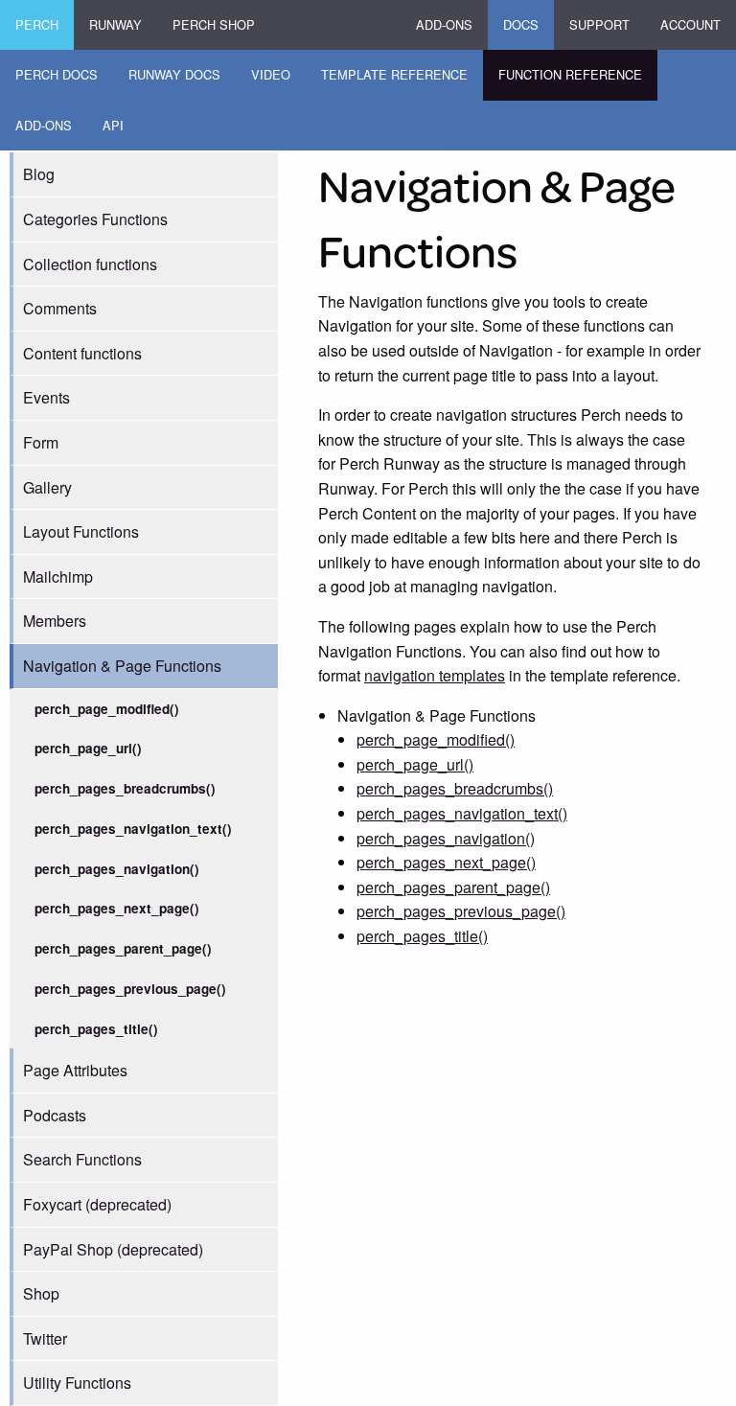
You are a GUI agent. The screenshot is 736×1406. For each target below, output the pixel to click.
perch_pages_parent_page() (123, 948)
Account (690, 24)
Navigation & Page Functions (122, 666)
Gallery (47, 487)
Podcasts (54, 1115)
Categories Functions (95, 219)
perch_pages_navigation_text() (133, 828)
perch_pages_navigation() (116, 869)
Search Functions (82, 1159)
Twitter (45, 1338)
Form (40, 442)
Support (599, 24)
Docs (521, 24)
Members (54, 621)
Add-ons (444, 24)
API (113, 125)
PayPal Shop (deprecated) (113, 1249)
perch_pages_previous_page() (130, 989)
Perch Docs (56, 74)
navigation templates (434, 675)
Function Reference (570, 74)
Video (270, 74)
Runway (115, 24)
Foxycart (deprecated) (97, 1204)
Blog (39, 174)
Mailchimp (58, 576)
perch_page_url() (88, 748)
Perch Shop (213, 24)
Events (46, 397)
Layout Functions (81, 531)
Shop (41, 1293)
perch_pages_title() (96, 1029)
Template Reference (394, 74)
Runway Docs (174, 74)
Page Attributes (75, 1070)
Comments (60, 308)
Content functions (82, 353)
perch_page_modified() (106, 709)
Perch (36, 24)
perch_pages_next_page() (116, 908)
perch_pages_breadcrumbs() (125, 788)
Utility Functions (77, 1382)
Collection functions (90, 264)
